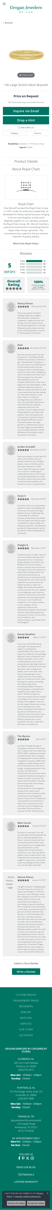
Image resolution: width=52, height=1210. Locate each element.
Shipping (14, 133)
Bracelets (9, 23)
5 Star (22, 261)
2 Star (22, 269)
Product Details (26, 161)
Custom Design (26, 994)
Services (26, 1023)
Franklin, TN (26, 1116)
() (44, 261)
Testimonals (26, 1174)
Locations (26, 1035)
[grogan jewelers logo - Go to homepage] (26, 9)
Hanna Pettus (25, 877)
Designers (26, 1006)
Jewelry (26, 1012)
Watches (26, 1017)
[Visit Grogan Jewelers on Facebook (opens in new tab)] (19, 1158)
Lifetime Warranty (26, 1181)
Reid (20, 345)
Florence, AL (26, 1059)
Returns (38, 133)
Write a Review (26, 971)
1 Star (22, 272)
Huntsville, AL (26, 1087)
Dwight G (22, 545)
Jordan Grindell (26, 446)
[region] (26, 55)
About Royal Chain (26, 169)
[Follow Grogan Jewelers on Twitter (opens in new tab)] (27, 1158)
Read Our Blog (26, 1167)
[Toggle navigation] (4, 4)
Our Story (26, 1029)
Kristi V (21, 496)
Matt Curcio (24, 822)
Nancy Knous (25, 303)
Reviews (26, 253)
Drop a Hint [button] (26, 120)
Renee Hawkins (26, 634)
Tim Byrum (23, 736)
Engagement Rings (26, 1000)
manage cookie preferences (28, 1196)
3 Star (22, 267)
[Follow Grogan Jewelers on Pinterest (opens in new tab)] (23, 1158)
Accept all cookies (36, 1203)
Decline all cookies (16, 1203)
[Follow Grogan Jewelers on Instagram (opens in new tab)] (32, 1158)
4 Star (22, 264)
